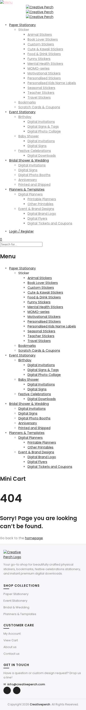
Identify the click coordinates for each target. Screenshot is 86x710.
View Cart (10, 640)
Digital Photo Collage (44, 131)
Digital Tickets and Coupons (50, 223)
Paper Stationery (15, 594)
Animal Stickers (40, 34)
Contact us (11, 653)
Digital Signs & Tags (43, 126)
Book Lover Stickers (43, 39)
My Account (12, 633)
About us (10, 647)
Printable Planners (42, 199)
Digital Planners (30, 194)
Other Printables (40, 204)
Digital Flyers (37, 218)
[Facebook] (7, 690)
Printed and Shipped (34, 184)
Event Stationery (15, 600)
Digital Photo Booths (34, 175)
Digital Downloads (42, 155)
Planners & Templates (26, 189)
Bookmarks (27, 102)
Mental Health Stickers (45, 63)
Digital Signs (37, 146)
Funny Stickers (39, 58)
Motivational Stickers (44, 73)
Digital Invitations (41, 121)
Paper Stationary (22, 25)
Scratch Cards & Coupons (39, 107)
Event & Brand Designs (36, 208)
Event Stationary (22, 112)
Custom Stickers (41, 44)
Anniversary (27, 179)
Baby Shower (28, 136)
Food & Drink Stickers (44, 54)
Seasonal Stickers (41, 87)
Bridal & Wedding (16, 607)
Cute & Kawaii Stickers (45, 49)
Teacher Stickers (41, 92)
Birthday (24, 117)
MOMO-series (39, 68)
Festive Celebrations (34, 150)
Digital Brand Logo (42, 213)
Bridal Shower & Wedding (29, 160)
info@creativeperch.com (24, 684)
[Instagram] (16, 690)
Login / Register (21, 231)
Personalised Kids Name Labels (52, 83)
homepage (34, 538)
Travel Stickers (39, 97)
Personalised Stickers (44, 78)
